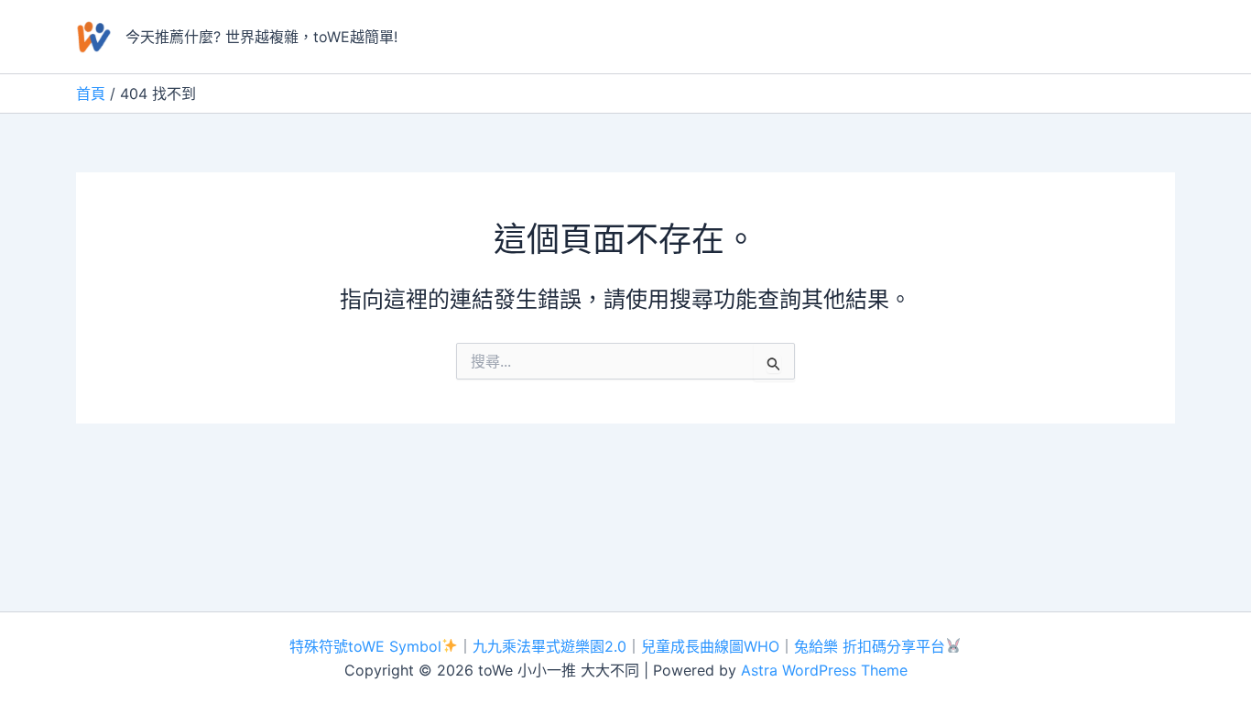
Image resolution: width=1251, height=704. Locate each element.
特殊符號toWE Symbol (365, 646)
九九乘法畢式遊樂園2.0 (549, 646)
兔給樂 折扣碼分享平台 (869, 646)
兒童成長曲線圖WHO (710, 646)
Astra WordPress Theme (824, 670)
